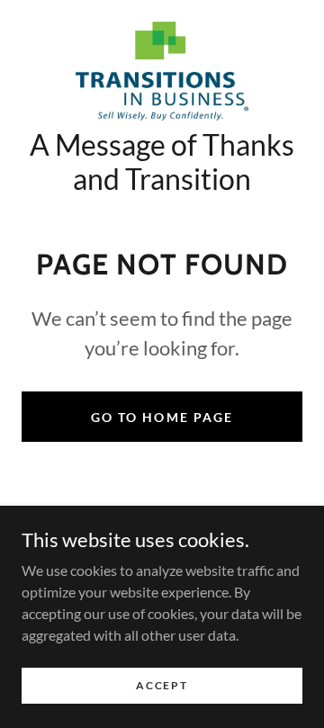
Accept (161, 685)
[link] (162, 71)
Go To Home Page (161, 417)
